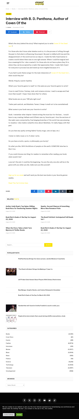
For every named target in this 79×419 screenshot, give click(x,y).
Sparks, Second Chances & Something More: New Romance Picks (55, 207)
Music (8, 352)
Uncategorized (10, 371)
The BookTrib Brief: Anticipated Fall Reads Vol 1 (57, 218)
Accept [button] (19, 414)
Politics (8, 358)
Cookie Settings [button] (8, 414)
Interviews (9, 346)
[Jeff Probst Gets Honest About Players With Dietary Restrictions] (11, 282)
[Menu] (8, 3)
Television (9, 368)
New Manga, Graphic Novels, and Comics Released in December (39, 290)
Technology (9, 365)
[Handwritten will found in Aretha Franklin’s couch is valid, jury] (11, 308)
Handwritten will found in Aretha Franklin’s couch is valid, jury (38, 305)
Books (9, 14)
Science (8, 362)
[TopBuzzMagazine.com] (39, 3)
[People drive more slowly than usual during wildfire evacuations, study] (11, 318)
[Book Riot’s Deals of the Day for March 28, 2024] (11, 297)
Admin (9, 27)
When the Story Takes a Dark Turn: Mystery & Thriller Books (19, 229)
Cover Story (9, 337)
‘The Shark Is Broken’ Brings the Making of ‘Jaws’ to (35, 269)
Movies (8, 349)
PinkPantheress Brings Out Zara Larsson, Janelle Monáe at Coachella (41, 259)
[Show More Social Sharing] (50, 32)
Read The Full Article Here (18, 183)
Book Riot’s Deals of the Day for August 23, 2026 (21, 218)
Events (8, 340)
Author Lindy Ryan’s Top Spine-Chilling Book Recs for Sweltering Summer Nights (21, 207)
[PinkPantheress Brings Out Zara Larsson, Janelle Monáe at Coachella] (11, 261)
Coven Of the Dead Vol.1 (60, 73)
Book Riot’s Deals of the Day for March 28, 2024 (34, 295)
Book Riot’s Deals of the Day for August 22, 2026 (56, 229)
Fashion (8, 343)
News (7, 355)
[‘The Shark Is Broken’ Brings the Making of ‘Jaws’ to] (11, 271)
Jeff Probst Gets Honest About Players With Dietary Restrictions (39, 279)
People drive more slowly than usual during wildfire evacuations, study (41, 316)
